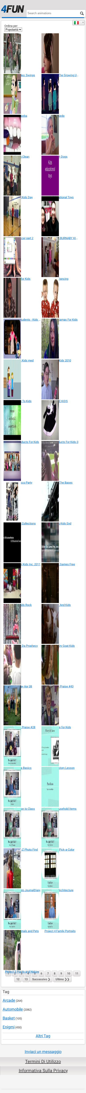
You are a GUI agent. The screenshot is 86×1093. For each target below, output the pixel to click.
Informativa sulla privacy (43, 1070)
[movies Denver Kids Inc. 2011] (22, 542)
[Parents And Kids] (60, 583)
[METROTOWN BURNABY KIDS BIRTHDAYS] (60, 216)
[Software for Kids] (60, 705)
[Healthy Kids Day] (22, 176)
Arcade (9, 1000)
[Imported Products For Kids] (22, 420)
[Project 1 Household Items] (60, 787)
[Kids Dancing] (60, 257)
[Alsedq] (60, 94)
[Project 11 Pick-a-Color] (60, 828)
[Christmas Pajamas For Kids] (60, 298)
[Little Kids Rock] (22, 583)
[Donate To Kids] (22, 379)
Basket (9, 1018)
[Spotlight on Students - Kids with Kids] (22, 298)
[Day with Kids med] (22, 339)
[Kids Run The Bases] (60, 461)
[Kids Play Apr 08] (22, 665)
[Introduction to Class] (22, 787)
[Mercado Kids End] (60, 502)
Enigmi (9, 1027)
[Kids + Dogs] (60, 135)
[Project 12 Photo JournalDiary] (22, 868)
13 (26, 979)
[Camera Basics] (22, 746)
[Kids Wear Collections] (22, 502)
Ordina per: (11, 26)
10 (68, 973)
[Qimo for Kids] (22, 257)
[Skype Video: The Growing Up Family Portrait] (60, 53)
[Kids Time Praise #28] (22, 705)
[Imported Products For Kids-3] (60, 420)
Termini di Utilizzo (43, 1061)
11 (76, 973)
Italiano (78, 22)
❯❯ (62, 979)
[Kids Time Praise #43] (60, 665)
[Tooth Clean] (22, 135)
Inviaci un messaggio (43, 1051)
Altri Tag (43, 1035)
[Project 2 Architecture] (60, 868)
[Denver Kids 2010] (60, 339)
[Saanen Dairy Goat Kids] (60, 624)
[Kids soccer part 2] (22, 216)
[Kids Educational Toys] (60, 176)
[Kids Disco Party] (22, 461)
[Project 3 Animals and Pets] (22, 909)
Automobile (13, 1009)
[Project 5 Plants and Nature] (22, 950)
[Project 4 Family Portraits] (60, 909)
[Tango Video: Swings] (22, 53)
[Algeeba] (22, 94)
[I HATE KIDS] (60, 379)
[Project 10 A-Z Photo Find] (22, 828)
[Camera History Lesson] (60, 746)
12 (17, 979)
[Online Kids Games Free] (60, 542)
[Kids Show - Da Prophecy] (22, 624)
